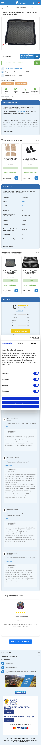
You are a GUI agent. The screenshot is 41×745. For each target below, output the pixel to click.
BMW (23, 201)
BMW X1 (21, 112)
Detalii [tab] (20, 343)
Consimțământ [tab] (7, 343)
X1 (22, 206)
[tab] (20, 102)
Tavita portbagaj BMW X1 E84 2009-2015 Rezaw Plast (30, 272)
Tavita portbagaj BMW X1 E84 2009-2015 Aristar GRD (10, 272)
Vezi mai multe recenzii (20, 641)
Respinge (20, 407)
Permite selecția (20, 403)
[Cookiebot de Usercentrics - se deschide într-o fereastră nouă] (30, 338)
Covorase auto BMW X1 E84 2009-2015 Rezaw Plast (10, 160)
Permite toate (20, 399)
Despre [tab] (33, 343)
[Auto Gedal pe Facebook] (20, 681)
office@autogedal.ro (11, 667)
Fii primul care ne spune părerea (21, 96)
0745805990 (18, 68)
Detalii (9, 712)
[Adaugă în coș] (16, 178)
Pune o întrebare (7, 98)
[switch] (36, 379)
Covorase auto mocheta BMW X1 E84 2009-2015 (30, 160)
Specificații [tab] (7, 186)
